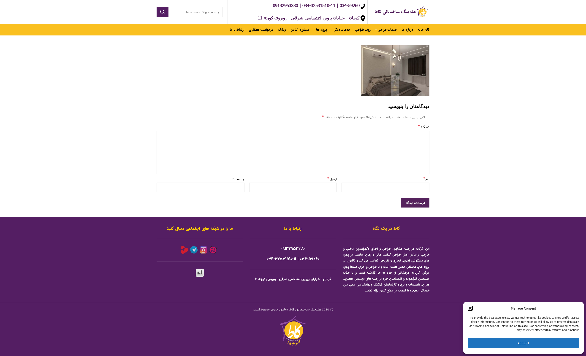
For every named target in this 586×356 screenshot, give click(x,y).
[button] (470, 308)
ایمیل (332, 178)
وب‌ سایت (238, 179)
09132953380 (293, 248)
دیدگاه (423, 126)
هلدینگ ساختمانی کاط (305, 309)
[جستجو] (162, 12)
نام (426, 178)
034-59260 (310, 259)
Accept (523, 343)
